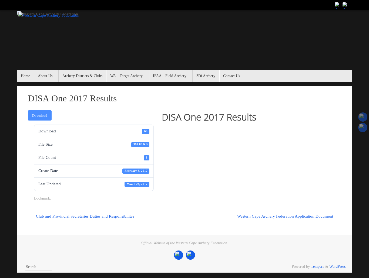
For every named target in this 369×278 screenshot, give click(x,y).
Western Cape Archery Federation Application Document (285, 216)
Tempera (317, 267)
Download (39, 116)
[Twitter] (345, 5)
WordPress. (338, 267)
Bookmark (42, 198)
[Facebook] (338, 5)
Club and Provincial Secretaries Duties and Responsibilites (84, 216)
